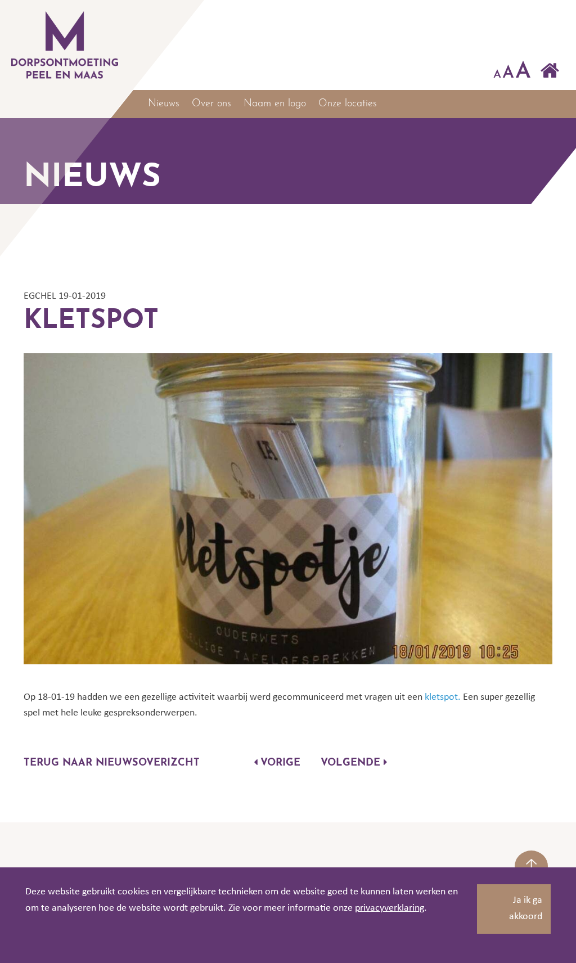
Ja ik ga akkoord (525, 908)
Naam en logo (275, 104)
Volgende (352, 763)
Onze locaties (347, 104)
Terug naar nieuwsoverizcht (112, 763)
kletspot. (444, 697)
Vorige (278, 763)
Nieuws (163, 104)
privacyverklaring (389, 908)
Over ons (211, 104)
